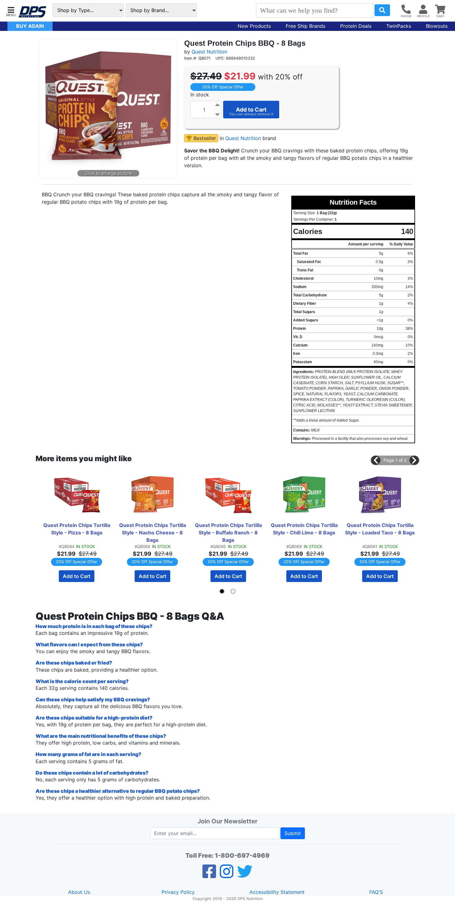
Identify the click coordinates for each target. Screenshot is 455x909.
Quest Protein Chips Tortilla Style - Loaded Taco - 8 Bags (380, 529)
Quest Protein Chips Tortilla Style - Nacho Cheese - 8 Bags (153, 532)
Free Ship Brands (305, 26)
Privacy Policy (178, 892)
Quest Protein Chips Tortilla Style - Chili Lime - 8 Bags (305, 529)
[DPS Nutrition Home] (32, 12)
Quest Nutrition (209, 52)
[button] (11, 11)
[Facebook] (209, 875)
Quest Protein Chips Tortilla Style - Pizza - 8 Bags (77, 529)
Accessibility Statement (277, 892)
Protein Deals (355, 26)
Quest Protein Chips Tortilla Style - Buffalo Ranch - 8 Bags (229, 532)
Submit (292, 833)
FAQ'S (376, 892)
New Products (254, 26)
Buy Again (30, 26)
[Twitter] (244, 875)
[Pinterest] (226, 875)
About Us (79, 892)
